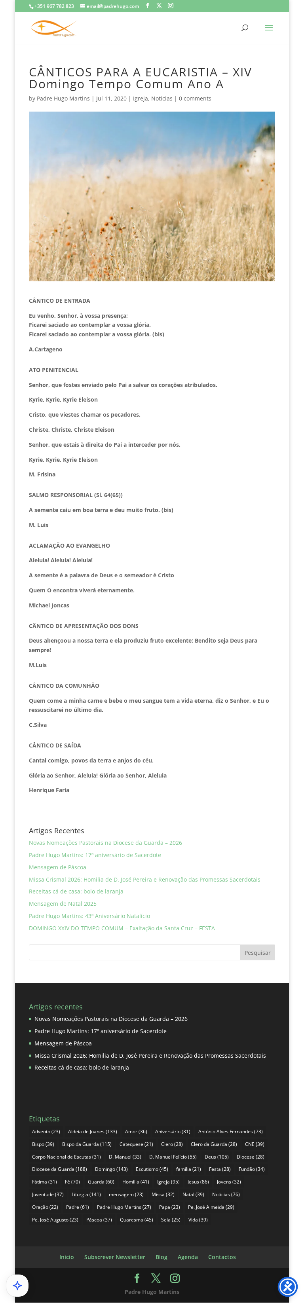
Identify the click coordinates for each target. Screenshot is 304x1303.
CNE (254, 1144)
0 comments (195, 98)
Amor (136, 1131)
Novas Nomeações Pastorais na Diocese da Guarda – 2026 (105, 842)
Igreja (140, 98)
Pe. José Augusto (55, 1219)
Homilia (135, 1181)
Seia (170, 1219)
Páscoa (99, 1219)
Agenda (188, 1257)
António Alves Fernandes (230, 1131)
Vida (198, 1219)
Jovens (229, 1181)
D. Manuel (125, 1156)
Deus (217, 1156)
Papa (169, 1207)
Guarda (101, 1181)
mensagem (126, 1194)
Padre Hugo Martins (63, 98)
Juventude (48, 1194)
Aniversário (172, 1131)
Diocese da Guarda (59, 1169)
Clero (172, 1144)
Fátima (44, 1181)
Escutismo (152, 1169)
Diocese (250, 1156)
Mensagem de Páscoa (57, 867)
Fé (72, 1181)
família (188, 1169)
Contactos (222, 1257)
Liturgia (86, 1194)
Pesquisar (258, 952)
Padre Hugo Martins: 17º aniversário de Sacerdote (95, 855)
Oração (45, 1207)
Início (66, 1257)
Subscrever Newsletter (114, 1257)
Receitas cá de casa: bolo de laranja (76, 891)
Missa (163, 1194)
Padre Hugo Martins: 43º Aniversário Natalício (89, 916)
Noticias (162, 98)
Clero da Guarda (214, 1144)
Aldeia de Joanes (92, 1131)
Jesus (198, 1181)
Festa (220, 1169)
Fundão (252, 1169)
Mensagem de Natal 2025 (63, 903)
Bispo (43, 1144)
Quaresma (136, 1219)
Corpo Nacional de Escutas (66, 1156)
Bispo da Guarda (87, 1144)
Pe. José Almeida (211, 1207)
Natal (193, 1194)
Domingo (111, 1169)
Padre (77, 1207)
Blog (161, 1257)
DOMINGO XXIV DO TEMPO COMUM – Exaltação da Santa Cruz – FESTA (122, 928)
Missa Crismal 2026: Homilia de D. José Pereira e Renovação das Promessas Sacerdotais (144, 879)
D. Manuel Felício (173, 1156)
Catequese (136, 1144)
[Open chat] (17, 1286)
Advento (46, 1131)
